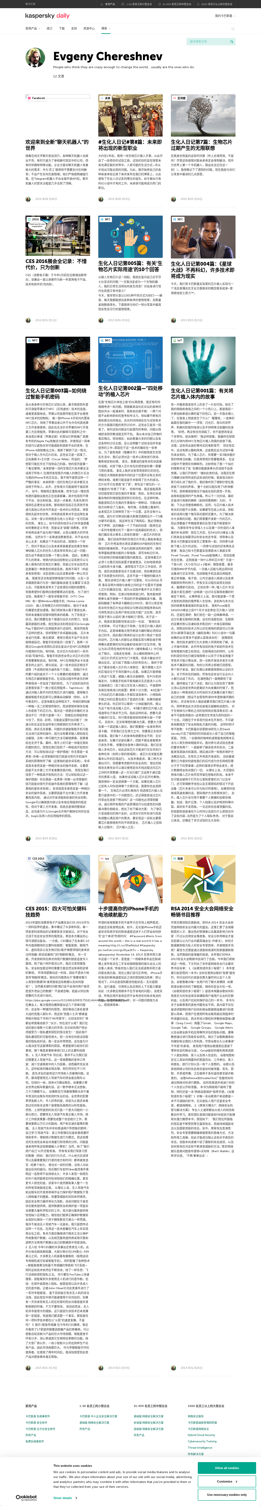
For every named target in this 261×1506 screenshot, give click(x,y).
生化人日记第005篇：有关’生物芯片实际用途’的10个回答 (130, 266)
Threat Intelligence (200, 1447)
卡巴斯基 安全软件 (36, 1422)
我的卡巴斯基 (223, 16)
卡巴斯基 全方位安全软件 (40, 1428)
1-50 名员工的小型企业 (139, 4)
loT (179, 340)
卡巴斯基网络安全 (198, 1428)
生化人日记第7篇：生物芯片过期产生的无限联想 (201, 145)
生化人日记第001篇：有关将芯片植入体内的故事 (202, 394)
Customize (224, 1481)
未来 (107, 98)
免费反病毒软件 (34, 1441)
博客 (104, 28)
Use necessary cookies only (227, 1494)
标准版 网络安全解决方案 (149, 1422)
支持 (74, 28)
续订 (49, 28)
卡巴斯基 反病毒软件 (37, 1416)
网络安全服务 (196, 1416)
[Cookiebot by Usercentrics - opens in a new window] (26, 1498)
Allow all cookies (227, 1468)
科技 (180, 858)
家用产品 (110, 4)
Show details (62, 1498)
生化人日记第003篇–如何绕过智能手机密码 (55, 394)
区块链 (181, 98)
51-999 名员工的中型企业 (177, 4)
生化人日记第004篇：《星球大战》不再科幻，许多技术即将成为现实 (202, 270)
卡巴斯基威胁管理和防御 (202, 1422)
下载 (62, 28)
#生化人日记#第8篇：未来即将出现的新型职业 (130, 145)
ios (106, 858)
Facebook (38, 98)
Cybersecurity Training (202, 1441)
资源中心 (89, 28)
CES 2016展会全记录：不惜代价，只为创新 (56, 264)
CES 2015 (38, 858)
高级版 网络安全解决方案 (149, 1428)
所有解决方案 (196, 1454)
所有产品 (30, 1435)
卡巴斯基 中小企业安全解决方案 (98, 1416)
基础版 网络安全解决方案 (94, 1422)
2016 (35, 219)
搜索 (232, 41)
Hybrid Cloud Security (201, 1435)
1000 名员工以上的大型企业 (216, 4)
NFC (107, 219)
